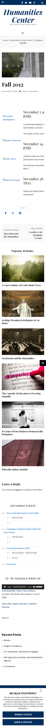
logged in (18, 489)
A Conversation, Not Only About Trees (21, 285)
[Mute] (34, 587)
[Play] (5, 587)
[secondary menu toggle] (3, 2)
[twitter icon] (26, 2)
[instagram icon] (34, 2)
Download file (8, 590)
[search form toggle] (42, 3)
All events (11, 564)
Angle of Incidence (13, 646)
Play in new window (25, 590)
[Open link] (13, 213)
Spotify (32, 603)
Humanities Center (23, 16)
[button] (41, 691)
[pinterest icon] (20, 213)
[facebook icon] (22, 2)
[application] (23, 586)
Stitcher (6, 607)
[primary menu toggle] (23, 33)
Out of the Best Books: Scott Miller (23, 513)
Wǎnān (7, 640)
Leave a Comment (30, 91)
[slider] (39, 586)
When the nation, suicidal (14, 469)
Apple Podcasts (19, 603)
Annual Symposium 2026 (18, 548)
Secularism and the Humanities (18, 358)
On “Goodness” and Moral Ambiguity (21, 651)
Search (5, 617)
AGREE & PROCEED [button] (23, 722)
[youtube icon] (30, 2)
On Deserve (9, 666)
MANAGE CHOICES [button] (23, 714)
